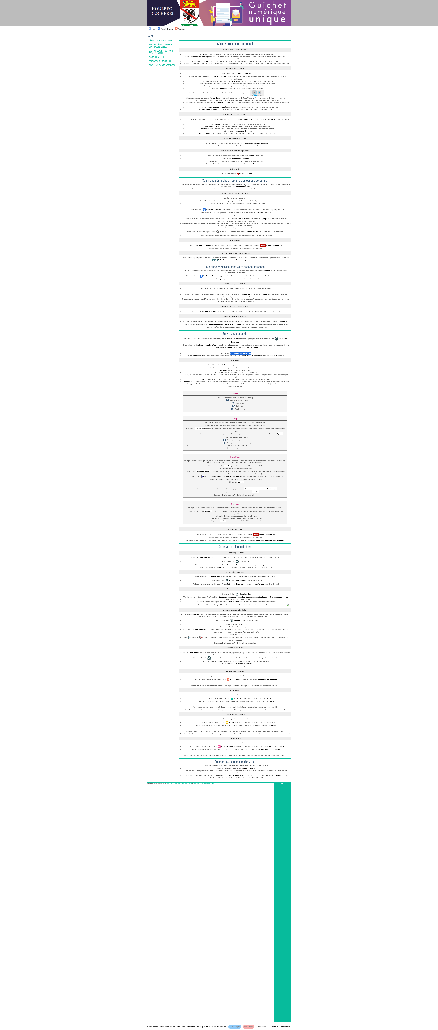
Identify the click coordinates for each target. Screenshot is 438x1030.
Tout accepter (234, 1027)
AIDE (282, 783)
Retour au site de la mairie (174, 783)
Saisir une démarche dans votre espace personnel (161, 51)
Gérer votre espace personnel (161, 40)
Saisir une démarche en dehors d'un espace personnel (161, 45)
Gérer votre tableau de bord (160, 61)
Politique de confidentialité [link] (281, 1027)
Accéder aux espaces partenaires (162, 65)
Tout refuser (248, 1027)
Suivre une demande (156, 57)
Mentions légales (187, 783)
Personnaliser (262, 1027)
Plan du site (215, 783)
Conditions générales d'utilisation (202, 783)
